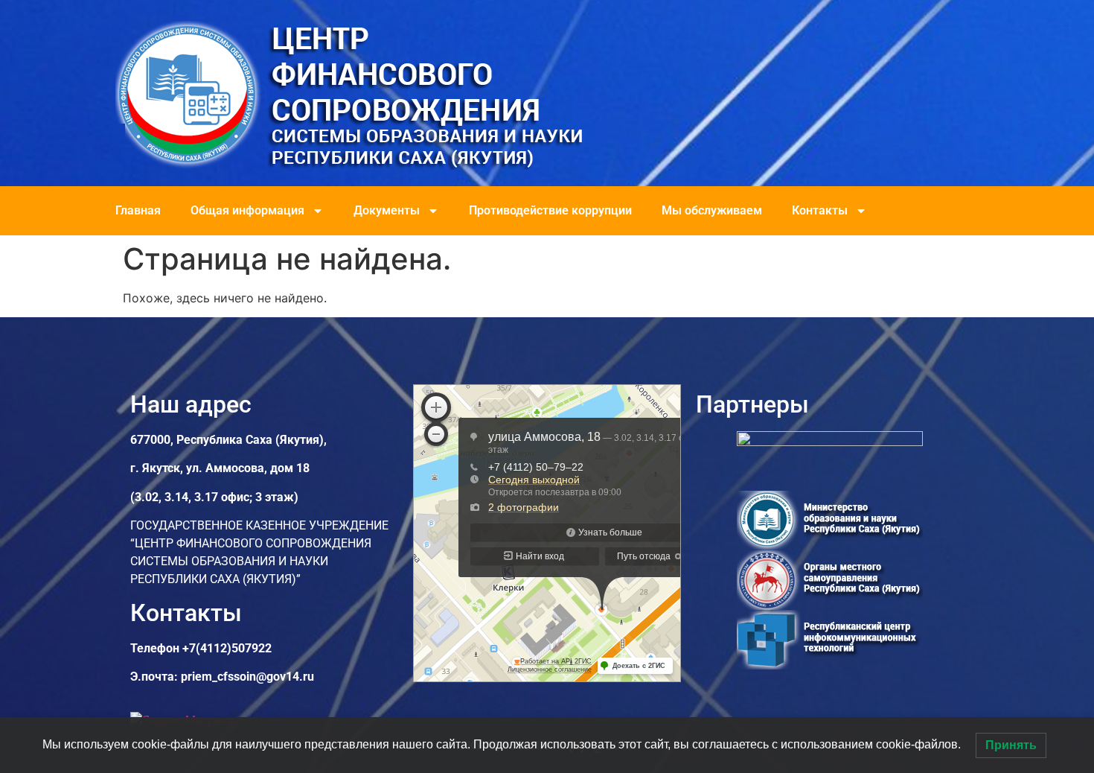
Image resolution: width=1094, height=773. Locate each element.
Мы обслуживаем (712, 210)
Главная (138, 210)
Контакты (820, 210)
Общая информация (247, 210)
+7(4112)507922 (227, 648)
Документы (387, 210)
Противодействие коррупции (550, 210)
